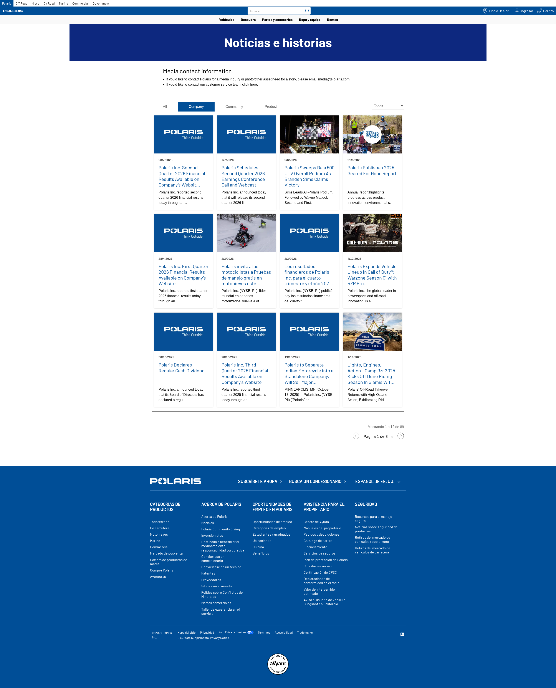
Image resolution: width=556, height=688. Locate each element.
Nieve (35, 3)
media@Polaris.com (333, 79)
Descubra (248, 19)
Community (234, 106)
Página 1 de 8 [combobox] (376, 436)
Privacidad (207, 632)
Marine (63, 3)
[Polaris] (13, 11)
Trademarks (305, 632)
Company (196, 106)
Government (101, 3)
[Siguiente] (400, 438)
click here (249, 84)
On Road (49, 3)
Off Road (21, 3)
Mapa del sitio (186, 632)
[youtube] (355, 635)
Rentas (332, 19)
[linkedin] (402, 635)
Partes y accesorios (277, 19)
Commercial (80, 3)
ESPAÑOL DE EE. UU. (375, 481)
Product (271, 106)
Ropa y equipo (310, 19)
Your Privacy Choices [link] (232, 632)
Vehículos (226, 19)
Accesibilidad (284, 632)
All (165, 106)
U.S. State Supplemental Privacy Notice (203, 638)
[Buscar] (306, 11)
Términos (264, 632)
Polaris (6, 3)
